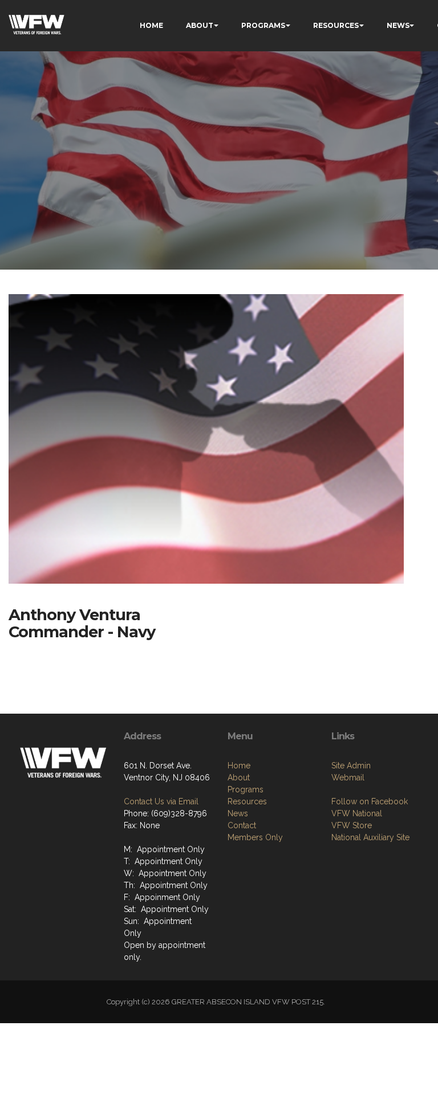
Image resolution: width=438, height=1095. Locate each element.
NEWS (398, 25)
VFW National (356, 813)
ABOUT (199, 25)
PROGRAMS (263, 25)
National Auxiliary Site (370, 837)
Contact (242, 825)
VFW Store (351, 825)
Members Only (255, 837)
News (238, 813)
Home (239, 765)
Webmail (347, 777)
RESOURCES (336, 25)
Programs (245, 789)
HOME (151, 25)
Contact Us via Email (161, 801)
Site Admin (351, 765)
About (239, 777)
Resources (247, 801)
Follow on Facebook (369, 801)
